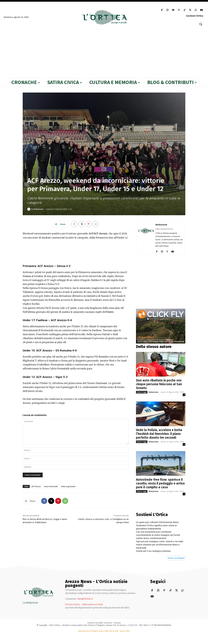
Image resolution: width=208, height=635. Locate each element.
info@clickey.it (85, 598)
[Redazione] (29, 209)
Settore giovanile (68, 486)
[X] (190, 10)
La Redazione (30, 602)
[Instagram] (168, 10)
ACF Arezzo (36, 486)
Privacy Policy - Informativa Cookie (84, 604)
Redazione (38, 209)
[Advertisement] (104, 50)
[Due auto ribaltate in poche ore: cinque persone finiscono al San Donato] (160, 364)
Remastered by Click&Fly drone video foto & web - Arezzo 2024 (104, 631)
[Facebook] (162, 10)
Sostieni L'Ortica (194, 16)
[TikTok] (184, 10)
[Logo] (104, 17)
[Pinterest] (179, 10)
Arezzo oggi (141, 392)
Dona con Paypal (176, 558)
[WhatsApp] (196, 10)
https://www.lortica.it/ (164, 229)
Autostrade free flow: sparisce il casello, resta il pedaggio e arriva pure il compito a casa (160, 483)
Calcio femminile (51, 486)
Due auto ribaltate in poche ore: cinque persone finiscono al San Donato (159, 384)
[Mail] (173, 10)
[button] (200, 24)
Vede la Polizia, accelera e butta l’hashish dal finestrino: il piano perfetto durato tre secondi (159, 434)
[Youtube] (201, 10)
